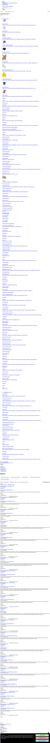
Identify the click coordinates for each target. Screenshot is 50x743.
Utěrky (3, 255)
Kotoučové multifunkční (18, 120)
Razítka (15, 284)
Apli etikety (29, 62)
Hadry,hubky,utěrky (10, 314)
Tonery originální (5, 220)
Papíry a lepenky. (5, 325)
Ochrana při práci (5, 366)
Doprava (27, 80)
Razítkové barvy (4, 284)
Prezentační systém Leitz (10, 201)
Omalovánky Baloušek (5, 434)
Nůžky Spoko (35, 125)
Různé (36, 80)
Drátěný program (32, 186)
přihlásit (4, 9)
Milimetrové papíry (15, 53)
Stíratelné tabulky (5, 415)
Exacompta (10, 206)
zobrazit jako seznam (11, 484)
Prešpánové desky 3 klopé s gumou (21, 169)
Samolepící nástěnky (5, 196)
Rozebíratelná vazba (5, 265)
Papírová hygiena (5, 289)
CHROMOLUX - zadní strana (35, 270)
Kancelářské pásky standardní (7, 144)
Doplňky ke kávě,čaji (9, 319)
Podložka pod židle (22, 275)
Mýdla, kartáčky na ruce (6, 305)
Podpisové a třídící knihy (9, 191)
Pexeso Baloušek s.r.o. (5, 444)
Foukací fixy (13, 420)
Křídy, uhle (17, 420)
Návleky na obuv (5, 388)
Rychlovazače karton (31, 169)
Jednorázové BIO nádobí (9, 295)
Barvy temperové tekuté (36, 420)
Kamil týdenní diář (20, 454)
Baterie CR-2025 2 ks (3, 611)
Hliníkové (18, 295)
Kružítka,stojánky (11, 415)
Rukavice (3, 368)
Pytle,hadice (17, 344)
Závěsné (12, 159)
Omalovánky (4, 433)
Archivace (4, 180)
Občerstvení (4, 318)
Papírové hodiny (22, 449)
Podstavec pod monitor (33, 250)
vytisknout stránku (5, 461)
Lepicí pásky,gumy (5, 143)
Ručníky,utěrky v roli (20, 290)
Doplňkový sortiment (24, 295)
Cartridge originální (5, 215)
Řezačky (3, 119)
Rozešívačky (21, 110)
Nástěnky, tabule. (5, 195)
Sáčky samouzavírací (8, 344)
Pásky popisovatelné (34, 144)
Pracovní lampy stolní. (26, 250)
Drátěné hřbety (4, 270)
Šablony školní (37, 415)
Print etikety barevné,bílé (6, 62)
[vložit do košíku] (15, 496)
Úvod (1, 462)
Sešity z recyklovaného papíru (7, 400)
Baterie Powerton (33, 260)
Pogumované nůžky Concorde (12, 125)
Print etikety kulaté (19, 62)
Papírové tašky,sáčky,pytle (6, 329)
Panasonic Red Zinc (5, 260)
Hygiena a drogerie (5, 286)
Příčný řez (3, 241)
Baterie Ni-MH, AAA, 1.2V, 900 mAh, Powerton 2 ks (8, 635)
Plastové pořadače (5, 154)
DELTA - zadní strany (26, 270)
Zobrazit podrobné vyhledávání (5, 13)
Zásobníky (4, 299)
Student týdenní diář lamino (12, 454)
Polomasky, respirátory (5, 379)
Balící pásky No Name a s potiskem (23, 359)
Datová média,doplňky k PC (6, 244)
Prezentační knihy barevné (24, 191)
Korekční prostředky (5, 138)
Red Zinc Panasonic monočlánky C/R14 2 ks (7, 708)
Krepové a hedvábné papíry (19, 405)
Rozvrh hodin (18, 449)
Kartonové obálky (30, 101)
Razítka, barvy (4, 283)
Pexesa (3, 443)
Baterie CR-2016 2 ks (3, 647)
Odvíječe (3, 359)
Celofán (3, 344)
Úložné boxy (9, 186)
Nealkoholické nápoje (16, 319)
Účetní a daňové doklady (12, 80)
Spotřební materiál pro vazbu (6, 269)
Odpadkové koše (16, 314)
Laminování (4, 278)
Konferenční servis (5, 200)
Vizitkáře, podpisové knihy (6, 190)
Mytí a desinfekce (5, 308)
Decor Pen (38, 410)
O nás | (3, 1)
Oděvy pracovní (4, 373)
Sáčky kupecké (4, 330)
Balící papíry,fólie (5, 324)
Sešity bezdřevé (14, 400)
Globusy (15, 415)
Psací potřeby (4, 104)
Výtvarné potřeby (5, 419)
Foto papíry (10, 53)
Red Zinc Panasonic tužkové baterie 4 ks (6, 513)
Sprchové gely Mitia (22, 305)
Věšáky (26, 275)
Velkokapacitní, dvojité (13, 115)
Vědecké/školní (18, 236)
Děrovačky (4, 114)
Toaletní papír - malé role (28, 290)
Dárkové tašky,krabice (5, 353)
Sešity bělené (20, 400)
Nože (32, 125)
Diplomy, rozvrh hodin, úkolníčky (7, 448)
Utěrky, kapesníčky (5, 290)
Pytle (14, 330)
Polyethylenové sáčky (22, 344)
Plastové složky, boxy (5, 172)
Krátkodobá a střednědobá (6, 181)
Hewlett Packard (4, 216)
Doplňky (10, 241)
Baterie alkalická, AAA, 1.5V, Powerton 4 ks (7, 586)
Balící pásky (4, 358)
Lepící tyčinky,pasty (5, 135)
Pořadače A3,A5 (4, 159)
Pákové (7, 120)
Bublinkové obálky (24, 101)
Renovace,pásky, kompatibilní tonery (8, 225)
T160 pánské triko (17, 374)
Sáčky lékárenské (10, 330)
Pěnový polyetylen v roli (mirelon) (21, 325)
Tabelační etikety (34, 62)
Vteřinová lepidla (18, 135)
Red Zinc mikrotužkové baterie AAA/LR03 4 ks (7, 574)
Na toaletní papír (11, 300)
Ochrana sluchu (14, 379)
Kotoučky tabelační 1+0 (10, 46)
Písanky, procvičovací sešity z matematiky (28, 400)
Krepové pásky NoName (6, 364)
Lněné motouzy (4, 335)
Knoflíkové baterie (27, 260)
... (37, 62)
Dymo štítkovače (5, 230)
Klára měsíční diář (5, 454)
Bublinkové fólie (30, 325)
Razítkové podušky (11, 284)
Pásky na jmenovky (17, 201)
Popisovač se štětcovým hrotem (10, 410)
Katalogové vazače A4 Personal (17, 154)
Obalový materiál (5, 321)
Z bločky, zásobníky (22, 96)
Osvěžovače (4, 314)
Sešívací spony (4, 130)
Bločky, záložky (4, 95)
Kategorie (1, 463)
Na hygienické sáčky (28, 300)
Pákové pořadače (5, 148)
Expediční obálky (36, 101)
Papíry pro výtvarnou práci (6, 404)
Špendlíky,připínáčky (18, 130)
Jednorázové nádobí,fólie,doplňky (7, 294)
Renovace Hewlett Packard (6, 226)
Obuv (3, 387)
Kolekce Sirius (11, 374)
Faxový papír (4, 46)
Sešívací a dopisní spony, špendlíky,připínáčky (9, 129)
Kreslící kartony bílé (27, 405)
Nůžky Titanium (19, 125)
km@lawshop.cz (4, 728)
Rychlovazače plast (13, 169)
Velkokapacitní (12, 110)
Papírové (15, 295)
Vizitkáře (3, 191)
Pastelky (3, 420)
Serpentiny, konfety (9, 459)
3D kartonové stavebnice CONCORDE (19, 459)
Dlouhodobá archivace (14, 181)
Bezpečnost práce (32, 80)
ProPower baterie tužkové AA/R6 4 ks (6, 537)
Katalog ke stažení (5, 4)
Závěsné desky (4, 186)
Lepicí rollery (24, 135)
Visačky (22, 201)
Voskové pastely (7, 420)
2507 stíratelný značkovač (20, 410)
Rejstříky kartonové (12, 164)
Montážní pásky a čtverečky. (16, 144)
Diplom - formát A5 (5, 449)
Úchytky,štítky (18, 164)
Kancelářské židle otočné (6, 275)
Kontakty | (4, 2)
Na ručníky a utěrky (5, 300)
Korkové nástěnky (12, 196)
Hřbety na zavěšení (10, 270)
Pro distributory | (5, 3)
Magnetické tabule (18, 196)
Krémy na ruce (16, 305)
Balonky (39, 459)
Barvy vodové (21, 420)
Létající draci (12, 439)
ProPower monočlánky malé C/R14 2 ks (6, 659)
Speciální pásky (4, 363)
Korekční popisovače (33, 410)
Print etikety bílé (13, 62)
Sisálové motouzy (24, 335)
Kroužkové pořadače (5, 153)
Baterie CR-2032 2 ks (3, 525)
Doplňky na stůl (26, 186)
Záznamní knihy (24, 88)
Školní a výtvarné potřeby (8, 392)
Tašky (16, 330)
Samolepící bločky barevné (14, 96)
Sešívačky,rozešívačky (5, 109)
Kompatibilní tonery (18, 226)
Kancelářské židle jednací (14, 275)
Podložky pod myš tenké (18, 250)
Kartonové (4, 149)
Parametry (2, 464)
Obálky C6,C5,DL (5, 101)
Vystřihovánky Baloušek (6, 439)
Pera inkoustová (26, 410)
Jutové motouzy (10, 335)
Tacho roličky (36, 46)
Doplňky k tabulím (24, 196)
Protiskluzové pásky (31, 364)
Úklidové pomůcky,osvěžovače (7, 313)
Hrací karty (4, 459)
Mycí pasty (12, 305)
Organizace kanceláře (5, 185)
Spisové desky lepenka (5, 169)
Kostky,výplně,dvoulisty (17, 88)
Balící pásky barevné (14, 359)
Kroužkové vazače (12, 265)
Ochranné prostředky (5, 378)
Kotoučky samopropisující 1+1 (19, 46)
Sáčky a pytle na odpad (37, 314)
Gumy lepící (23, 144)
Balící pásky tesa (8, 359)
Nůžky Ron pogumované (27, 125)
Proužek (7, 241)
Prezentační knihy (16, 191)
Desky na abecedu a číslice (30, 415)
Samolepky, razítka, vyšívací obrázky (31, 459)
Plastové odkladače (15, 186)
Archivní (9, 159)
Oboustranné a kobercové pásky (16, 364)
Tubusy (3, 349)
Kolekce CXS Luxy (5, 374)
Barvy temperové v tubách (28, 420)
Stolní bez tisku (9, 236)
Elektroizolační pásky (24, 364)
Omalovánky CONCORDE (14, 434)
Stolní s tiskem (4, 236)
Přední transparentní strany (18, 270)
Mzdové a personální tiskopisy (20, 80)
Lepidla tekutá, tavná (12, 135)
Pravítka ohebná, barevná (21, 415)
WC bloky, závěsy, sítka (30, 314)
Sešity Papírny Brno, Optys (6, 399)
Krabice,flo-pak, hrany (8, 349)
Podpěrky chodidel (11, 250)
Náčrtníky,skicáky (12, 405)
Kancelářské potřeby (5, 18)
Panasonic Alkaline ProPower (13, 260)
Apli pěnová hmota (5, 425)
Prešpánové (8, 149)
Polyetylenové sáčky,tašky (6, 343)
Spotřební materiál (5, 231)
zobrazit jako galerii (3, 484)
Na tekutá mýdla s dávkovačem (19, 300)
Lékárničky (4, 383)
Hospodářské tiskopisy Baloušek (7, 69)
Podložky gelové (5, 250)
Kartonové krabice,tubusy (6, 348)
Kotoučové (4, 120)
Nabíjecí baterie (21, 260)
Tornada (3, 410)
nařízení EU (6, 735)
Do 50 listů (8, 110)
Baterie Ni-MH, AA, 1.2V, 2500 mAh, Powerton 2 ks (8, 671)
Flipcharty (3, 201)
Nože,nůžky (4, 124)
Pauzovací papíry (5, 53)
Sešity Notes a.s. (4, 394)
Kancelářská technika (6, 462)
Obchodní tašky (11, 101)
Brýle (11, 379)
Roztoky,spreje (7, 255)
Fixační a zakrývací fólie (12, 325)
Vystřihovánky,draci (5, 438)
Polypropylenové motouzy (17, 335)
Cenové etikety (24, 62)
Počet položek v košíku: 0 (4, 15)
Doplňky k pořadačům (5, 163)
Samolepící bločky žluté (6, 96)
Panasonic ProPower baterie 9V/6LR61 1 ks (7, 599)
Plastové (11, 149)
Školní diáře (4, 453)
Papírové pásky (28, 144)
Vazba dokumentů (5, 264)
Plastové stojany (20, 186)
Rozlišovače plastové (5, 164)
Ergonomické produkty (5, 249)
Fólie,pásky (13, 226)
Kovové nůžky (4, 125)
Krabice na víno (4, 354)
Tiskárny (9, 231)
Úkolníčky (27, 449)
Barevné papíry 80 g (5, 405)
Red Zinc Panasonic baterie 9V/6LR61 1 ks (7, 623)
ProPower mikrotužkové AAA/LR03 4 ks (6, 549)
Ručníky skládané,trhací (12, 290)
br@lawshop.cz (4, 731)
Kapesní (14, 236)
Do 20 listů (4, 110)
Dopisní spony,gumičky (11, 130)
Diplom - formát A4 (12, 449)
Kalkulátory (4, 235)
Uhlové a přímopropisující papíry (24, 53)
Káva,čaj (3, 319)
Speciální (16, 110)
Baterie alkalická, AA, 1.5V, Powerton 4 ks (7, 561)
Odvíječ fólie (35, 325)
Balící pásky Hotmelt (33, 359)
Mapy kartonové (37, 169)
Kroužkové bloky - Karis (31, 88)
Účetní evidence (4, 80)
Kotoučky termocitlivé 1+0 (29, 46)
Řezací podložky (11, 120)
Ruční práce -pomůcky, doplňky (7, 428)
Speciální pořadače (5, 158)
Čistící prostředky (5, 254)
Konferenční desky (5, 206)
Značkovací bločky (29, 96)
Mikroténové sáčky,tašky (6, 338)
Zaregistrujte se (11, 6)
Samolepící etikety (5, 61)
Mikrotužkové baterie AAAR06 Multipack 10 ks (7, 501)
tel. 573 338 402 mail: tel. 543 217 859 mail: (3, 728)
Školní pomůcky (4, 414)
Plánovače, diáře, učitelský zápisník (7, 88)
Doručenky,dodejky (17, 101)
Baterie (3, 259)
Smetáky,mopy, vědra (22, 314)
